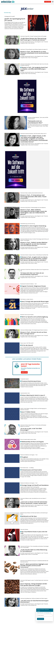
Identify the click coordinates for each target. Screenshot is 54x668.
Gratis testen (47, 1)
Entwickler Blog (7, 12)
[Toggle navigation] (8, 2)
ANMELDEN (24, 372)
